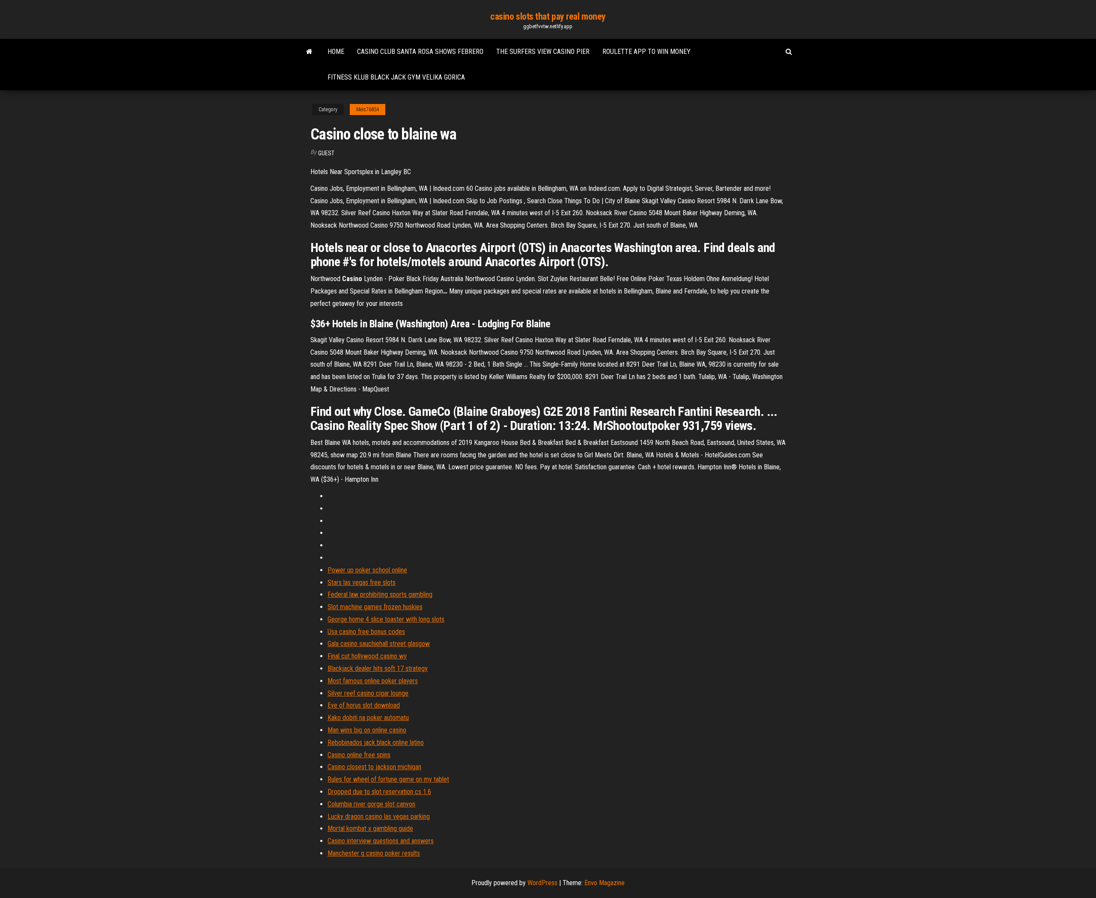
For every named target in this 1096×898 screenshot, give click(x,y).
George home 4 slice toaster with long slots (386, 619)
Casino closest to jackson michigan (374, 767)
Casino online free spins (359, 755)
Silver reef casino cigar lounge (368, 693)
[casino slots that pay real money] (309, 52)
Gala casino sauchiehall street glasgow (379, 644)
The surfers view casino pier (543, 51)
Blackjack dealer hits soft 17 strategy (378, 668)
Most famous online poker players (373, 681)
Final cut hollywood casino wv (367, 656)
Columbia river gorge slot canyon (371, 804)
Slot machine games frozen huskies (375, 607)
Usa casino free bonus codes (366, 632)
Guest (326, 153)
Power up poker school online (367, 570)
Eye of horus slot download (364, 705)
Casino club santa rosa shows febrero (420, 51)
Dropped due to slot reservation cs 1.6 (379, 792)
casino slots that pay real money (548, 16)
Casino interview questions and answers (381, 841)
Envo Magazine (604, 883)
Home (336, 51)
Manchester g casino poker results (374, 853)
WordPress (542, 883)
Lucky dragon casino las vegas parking (379, 816)
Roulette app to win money (646, 51)
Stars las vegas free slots (362, 582)
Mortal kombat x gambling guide (370, 828)
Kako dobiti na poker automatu (368, 718)
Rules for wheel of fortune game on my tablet (388, 779)
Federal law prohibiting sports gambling (380, 594)
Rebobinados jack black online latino (376, 742)
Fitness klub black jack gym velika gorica (396, 77)
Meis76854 (367, 110)
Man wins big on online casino (367, 730)
